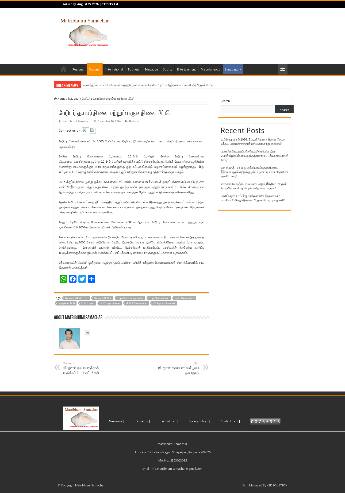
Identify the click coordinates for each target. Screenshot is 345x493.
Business (134, 69)
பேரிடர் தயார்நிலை (110, 303)
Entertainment (186, 69)
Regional (78, 69)
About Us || (170, 421)
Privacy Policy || (200, 421)
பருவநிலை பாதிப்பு (159, 298)
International (114, 69)
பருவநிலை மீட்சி (66, 303)
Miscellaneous (210, 69)
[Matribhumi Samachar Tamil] (84, 32)
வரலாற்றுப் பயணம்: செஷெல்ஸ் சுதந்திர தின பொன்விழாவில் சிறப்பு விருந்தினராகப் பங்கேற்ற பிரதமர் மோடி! (148, 85)
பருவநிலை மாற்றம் (185, 298)
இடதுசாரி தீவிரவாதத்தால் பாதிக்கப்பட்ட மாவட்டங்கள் (81, 368)
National (94, 69)
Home (64, 69)
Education (151, 69)
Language (231, 69)
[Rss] (243, 485)
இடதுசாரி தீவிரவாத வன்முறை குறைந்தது (178, 368)
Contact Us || (230, 421)
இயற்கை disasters (76, 298)
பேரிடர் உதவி (87, 303)
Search (225, 101)
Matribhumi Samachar (75, 121)
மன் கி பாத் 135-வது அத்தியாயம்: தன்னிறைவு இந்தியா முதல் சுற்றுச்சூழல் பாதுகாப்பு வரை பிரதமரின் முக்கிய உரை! (254, 172)
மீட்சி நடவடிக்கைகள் (164, 303)
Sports (167, 69)
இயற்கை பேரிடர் (102, 298)
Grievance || (117, 421)
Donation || (144, 421)
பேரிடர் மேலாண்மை (136, 303)
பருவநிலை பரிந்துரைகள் (130, 298)
